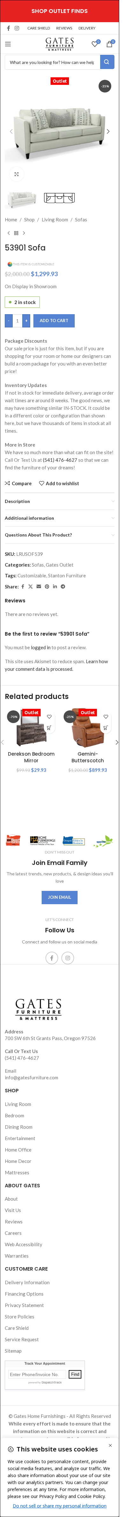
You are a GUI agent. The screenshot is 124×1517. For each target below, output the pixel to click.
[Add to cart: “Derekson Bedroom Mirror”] (49, 727)
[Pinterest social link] (47, 586)
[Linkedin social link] (55, 586)
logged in (41, 647)
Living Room (55, 219)
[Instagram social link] (16, 28)
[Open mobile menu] (8, 44)
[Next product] (24, 233)
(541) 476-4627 (60, 460)
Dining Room (18, 1127)
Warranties (17, 1256)
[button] (11, 131)
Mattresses (17, 1172)
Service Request (22, 1339)
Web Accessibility (23, 1244)
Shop (29, 219)
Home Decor (18, 1161)
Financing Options (24, 1294)
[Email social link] (39, 586)
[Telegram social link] (63, 586)
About (11, 1199)
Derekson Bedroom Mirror (31, 757)
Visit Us (13, 1210)
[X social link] (30, 586)
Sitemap (13, 1351)
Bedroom (14, 1115)
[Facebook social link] (8, 28)
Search (107, 62)
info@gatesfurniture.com (31, 1077)
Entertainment (20, 1138)
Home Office (18, 1149)
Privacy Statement (24, 1305)
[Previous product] (8, 233)
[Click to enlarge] (17, 174)
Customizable (31, 575)
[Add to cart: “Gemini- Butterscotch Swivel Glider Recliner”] (105, 727)
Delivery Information (27, 1282)
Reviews (14, 1221)
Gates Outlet (59, 565)
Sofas (81, 219)
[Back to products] (16, 233)
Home (11, 219)
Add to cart (54, 320)
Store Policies (19, 1316)
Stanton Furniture (67, 575)
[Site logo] (59, 43)
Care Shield (17, 1328)
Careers (13, 1233)
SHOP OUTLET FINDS (59, 11)
